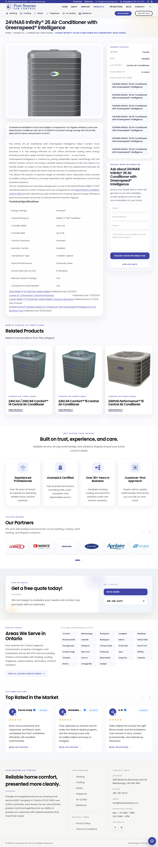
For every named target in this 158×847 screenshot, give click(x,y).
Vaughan (123, 633)
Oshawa (66, 657)
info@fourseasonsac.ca (125, 803)
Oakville (85, 639)
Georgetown (68, 645)
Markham (141, 633)
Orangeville (86, 664)
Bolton (66, 664)
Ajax (121, 652)
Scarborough (69, 652)
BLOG (128, 6)
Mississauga (87, 633)
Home (8, 33)
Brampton (104, 633)
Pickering (104, 652)
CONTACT (139, 6)
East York (85, 652)
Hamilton (85, 645)
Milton (122, 639)
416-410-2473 (144, 13)
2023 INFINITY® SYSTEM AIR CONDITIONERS (29, 291)
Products (19, 33)
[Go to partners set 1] (77, 560)
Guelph (103, 664)
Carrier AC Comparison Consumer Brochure (31, 295)
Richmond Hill (69, 639)
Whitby (140, 652)
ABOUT (74, 6)
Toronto (66, 633)
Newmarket (105, 657)
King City (123, 657)
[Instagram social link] (152, 2)
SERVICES (85, 6)
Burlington (104, 639)
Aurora (84, 657)
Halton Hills (142, 639)
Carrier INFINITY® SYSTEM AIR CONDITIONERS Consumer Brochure (41, 299)
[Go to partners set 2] (81, 560)
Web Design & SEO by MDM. (140, 843)
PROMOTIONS (116, 6)
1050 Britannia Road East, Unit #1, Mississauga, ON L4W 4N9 (130, 781)
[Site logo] (20, 6)
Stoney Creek (106, 645)
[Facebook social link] (148, 2)
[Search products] (150, 6)
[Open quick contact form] (152, 841)
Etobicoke (123, 645)
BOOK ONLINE (123, 13)
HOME (64, 6)
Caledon (141, 657)
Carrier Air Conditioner (39, 33)
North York (142, 645)
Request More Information (129, 256)
